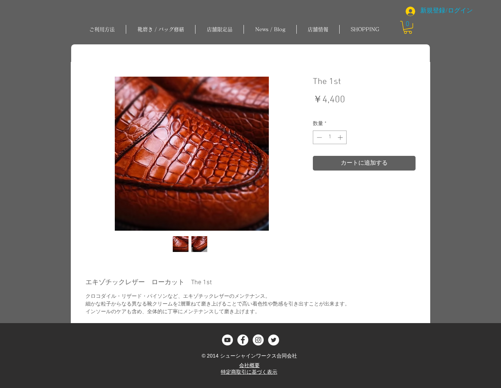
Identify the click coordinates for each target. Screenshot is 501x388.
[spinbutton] (329, 137)
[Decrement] (318, 137)
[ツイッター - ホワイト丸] (273, 339)
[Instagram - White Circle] (258, 339)
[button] (160, 29)
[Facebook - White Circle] (242, 339)
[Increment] (340, 137)
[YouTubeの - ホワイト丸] (227, 339)
